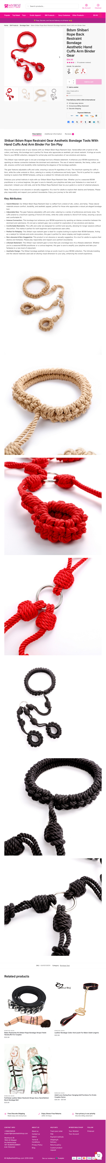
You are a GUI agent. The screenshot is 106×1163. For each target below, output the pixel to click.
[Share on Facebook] (73, 122)
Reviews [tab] (68, 134)
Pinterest (90, 1131)
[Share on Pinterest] (81, 122)
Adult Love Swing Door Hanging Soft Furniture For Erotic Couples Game (75, 1096)
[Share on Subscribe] (94, 122)
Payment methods (57, 1137)
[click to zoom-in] (33, 57)
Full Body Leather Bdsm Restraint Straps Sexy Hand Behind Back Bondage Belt (26, 1099)
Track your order (56, 1131)
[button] (59, 57)
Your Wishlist (74, 1131)
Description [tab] (37, 134)
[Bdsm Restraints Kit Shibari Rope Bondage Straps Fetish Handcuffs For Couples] (27, 1005)
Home (6, 25)
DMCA (34, 1137)
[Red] (84, 71)
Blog (33, 1148)
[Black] (70, 71)
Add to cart (88, 82)
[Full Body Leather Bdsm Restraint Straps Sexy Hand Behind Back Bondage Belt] (27, 1069)
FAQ (51, 1134)
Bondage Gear (24, 25)
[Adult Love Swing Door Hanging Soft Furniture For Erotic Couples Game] (78, 1067)
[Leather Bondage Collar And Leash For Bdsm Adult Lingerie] (78, 1005)
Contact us (36, 1134)
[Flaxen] (77, 71)
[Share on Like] (68, 122)
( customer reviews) (84, 62)
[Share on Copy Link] (98, 122)
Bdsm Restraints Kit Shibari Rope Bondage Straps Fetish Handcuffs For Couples (25, 1034)
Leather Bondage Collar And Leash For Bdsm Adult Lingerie (77, 1033)
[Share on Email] (90, 122)
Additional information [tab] (53, 134)
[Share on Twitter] (77, 122)
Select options (28, 1041)
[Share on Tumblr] (85, 122)
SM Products (14, 25)
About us (35, 1131)
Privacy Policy (37, 1145)
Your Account (74, 1134)
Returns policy (55, 1145)
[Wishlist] (48, 984)
